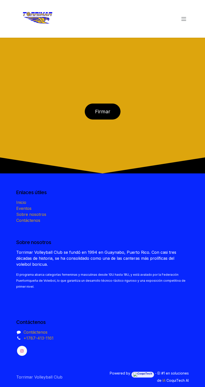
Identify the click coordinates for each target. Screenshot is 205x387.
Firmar (102, 112)
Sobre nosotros (31, 214)
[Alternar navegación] (184, 19)
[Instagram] (22, 351)
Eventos (24, 208)
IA (164, 380)
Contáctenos (28, 220)
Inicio (21, 202)
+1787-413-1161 (39, 338)
